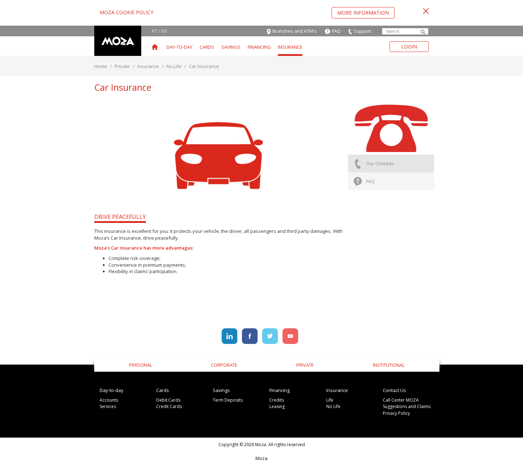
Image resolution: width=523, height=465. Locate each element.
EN (164, 31)
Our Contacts (380, 163)
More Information (363, 12)
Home (100, 66)
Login (409, 46)
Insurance (290, 47)
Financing (259, 47)
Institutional (389, 365)
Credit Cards (169, 406)
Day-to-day (179, 47)
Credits (276, 400)
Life (329, 400)
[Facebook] (250, 335)
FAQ (370, 181)
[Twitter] (270, 335)
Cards (207, 47)
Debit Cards (168, 400)
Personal (140, 365)
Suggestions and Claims (406, 406)
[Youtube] (290, 335)
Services (108, 406)
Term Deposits (228, 400)
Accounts (109, 400)
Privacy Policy (396, 413)
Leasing (277, 406)
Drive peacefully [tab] (120, 217)
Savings (231, 47)
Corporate (224, 365)
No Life (174, 66)
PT (154, 31)
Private (122, 66)
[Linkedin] (230, 335)
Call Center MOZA (401, 400)
